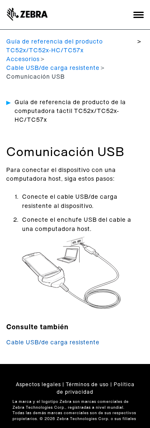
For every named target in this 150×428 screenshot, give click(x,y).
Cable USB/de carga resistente (53, 68)
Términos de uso (87, 384)
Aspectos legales (38, 384)
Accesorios (23, 59)
